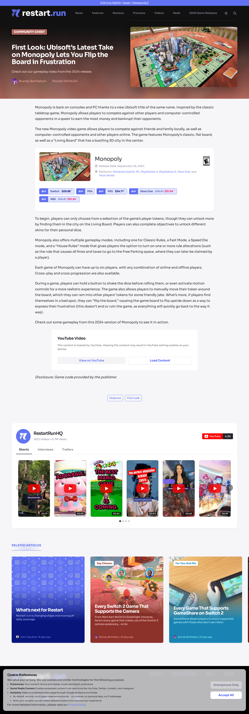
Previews (139, 13)
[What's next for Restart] (48, 575)
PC (138, 171)
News (79, 13)
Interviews (45, 449)
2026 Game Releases (203, 13)
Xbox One (183, 171)
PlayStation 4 (149, 171)
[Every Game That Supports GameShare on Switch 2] (205, 575)
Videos (159, 13)
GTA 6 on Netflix (110, 2)
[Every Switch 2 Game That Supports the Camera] (126, 575)
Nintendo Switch (124, 171)
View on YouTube (91, 360)
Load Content (160, 360)
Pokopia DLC (140, 2)
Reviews (118, 13)
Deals (126, 2)
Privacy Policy (76, 704)
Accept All (226, 695)
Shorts (24, 449)
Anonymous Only (226, 685)
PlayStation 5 (167, 171)
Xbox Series (107, 175)
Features (98, 13)
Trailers (67, 449)
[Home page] (39, 13)
